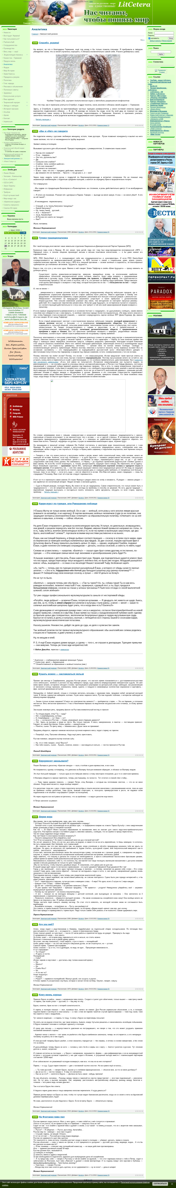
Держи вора (45, 816)
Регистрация (167, 41)
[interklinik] (16, 466)
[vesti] (161, 217)
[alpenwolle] (16, 363)
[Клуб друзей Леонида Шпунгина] (161, 394)
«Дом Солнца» (156, 129)
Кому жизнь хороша (50, 994)
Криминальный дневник (12, 154)
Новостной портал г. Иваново (161, 115)
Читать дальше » (43, 119)
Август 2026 (15, 230)
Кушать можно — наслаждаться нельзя (61, 674)
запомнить (155, 38)
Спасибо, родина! (49, 42)
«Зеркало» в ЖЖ (156, 119)
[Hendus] (161, 454)
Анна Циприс (155, 123)
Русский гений (155, 125)
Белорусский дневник (11, 142)
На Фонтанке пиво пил (52, 1116)
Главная (35, 34)
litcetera (81, 125)
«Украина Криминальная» (160, 117)
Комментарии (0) (103, 232)
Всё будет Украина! (10, 133)
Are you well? (46, 924)
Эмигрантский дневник (12, 158)
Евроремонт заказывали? (53, 760)
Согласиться (160, 1184)
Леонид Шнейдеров (158, 107)
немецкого (64, 650)
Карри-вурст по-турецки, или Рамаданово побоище (68, 503)
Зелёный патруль (157, 132)
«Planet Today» (9, 161)
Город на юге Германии (159, 113)
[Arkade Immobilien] (161, 337)
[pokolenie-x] (161, 246)
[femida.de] (16, 392)
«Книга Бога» (155, 109)
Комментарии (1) (103, 125)
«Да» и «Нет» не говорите (53, 131)
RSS (91, 1)
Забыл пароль (155, 41)
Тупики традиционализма (53, 237)
